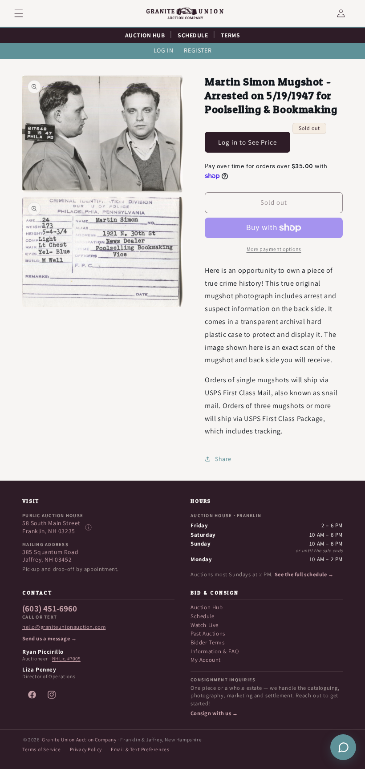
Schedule (203, 616)
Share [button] (223, 459)
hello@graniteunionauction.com (63, 627)
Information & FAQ (215, 651)
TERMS (230, 35)
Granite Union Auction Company (79, 739)
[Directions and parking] (88, 527)
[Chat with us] (343, 747)
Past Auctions (208, 633)
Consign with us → (214, 713)
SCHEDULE (193, 35)
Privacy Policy (86, 749)
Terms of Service (41, 749)
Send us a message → (49, 638)
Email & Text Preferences (140, 749)
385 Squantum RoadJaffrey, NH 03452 (50, 556)
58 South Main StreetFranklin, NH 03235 (51, 527)
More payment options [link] (274, 249)
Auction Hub (207, 607)
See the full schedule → (304, 574)
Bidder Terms (207, 642)
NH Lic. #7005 (66, 659)
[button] (24, 13)
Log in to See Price (247, 142)
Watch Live (205, 625)
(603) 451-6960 (49, 609)
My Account (206, 660)
